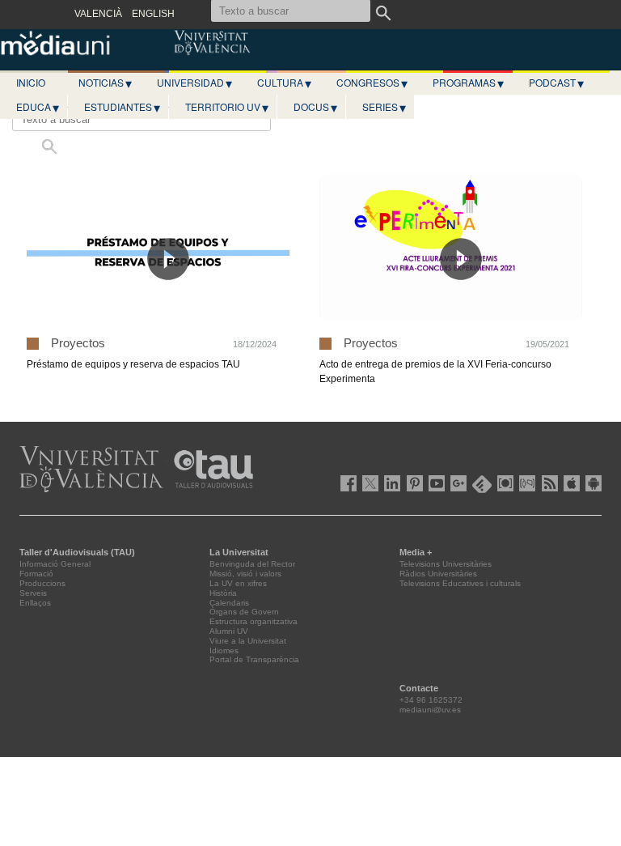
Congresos (372, 82)
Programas (468, 82)
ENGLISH (153, 13)
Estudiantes (122, 107)
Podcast (556, 82)
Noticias (105, 82)
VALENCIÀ (98, 13)
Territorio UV (226, 107)
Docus (315, 107)
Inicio (30, 82)
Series (384, 107)
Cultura (284, 82)
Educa (37, 107)
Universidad (194, 82)
